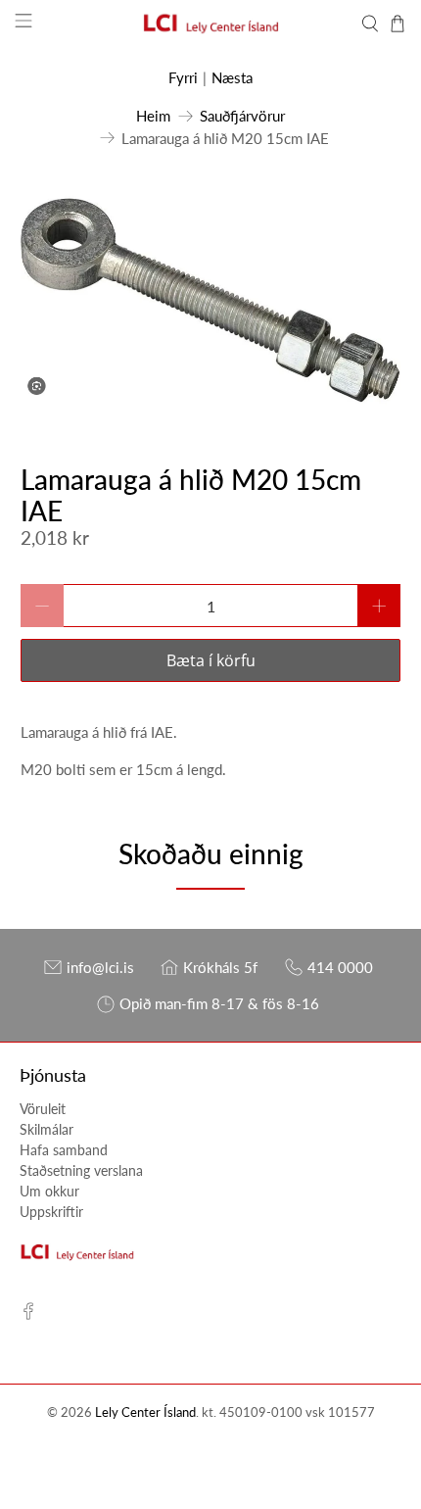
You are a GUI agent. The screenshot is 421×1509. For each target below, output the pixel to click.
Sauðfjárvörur (242, 116)
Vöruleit (43, 1108)
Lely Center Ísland (145, 1412)
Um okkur (49, 1191)
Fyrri (183, 77)
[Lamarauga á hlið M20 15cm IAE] (211, 299)
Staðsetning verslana (81, 1170)
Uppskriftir (51, 1211)
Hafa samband (64, 1150)
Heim (153, 116)
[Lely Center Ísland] (211, 23)
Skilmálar (46, 1129)
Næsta (232, 77)
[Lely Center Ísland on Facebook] (28, 1314)
